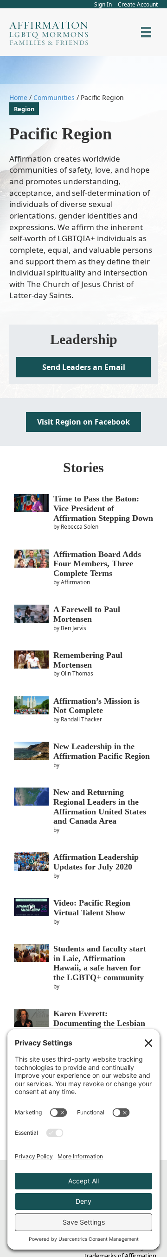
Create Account (138, 4)
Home (18, 97)
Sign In (103, 4)
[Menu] (146, 32)
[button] (83, 367)
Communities (54, 97)
